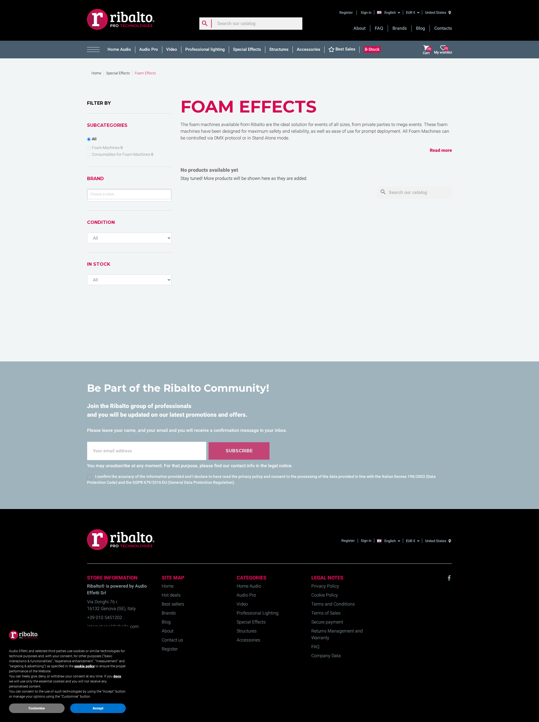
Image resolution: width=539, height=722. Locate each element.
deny (117, 676)
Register (346, 12)
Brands (399, 28)
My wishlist (443, 50)
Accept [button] (98, 708)
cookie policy (84, 666)
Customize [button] (37, 708)
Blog (420, 28)
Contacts (443, 28)
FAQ (379, 28)
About (359, 28)
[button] (95, 49)
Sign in (366, 12)
